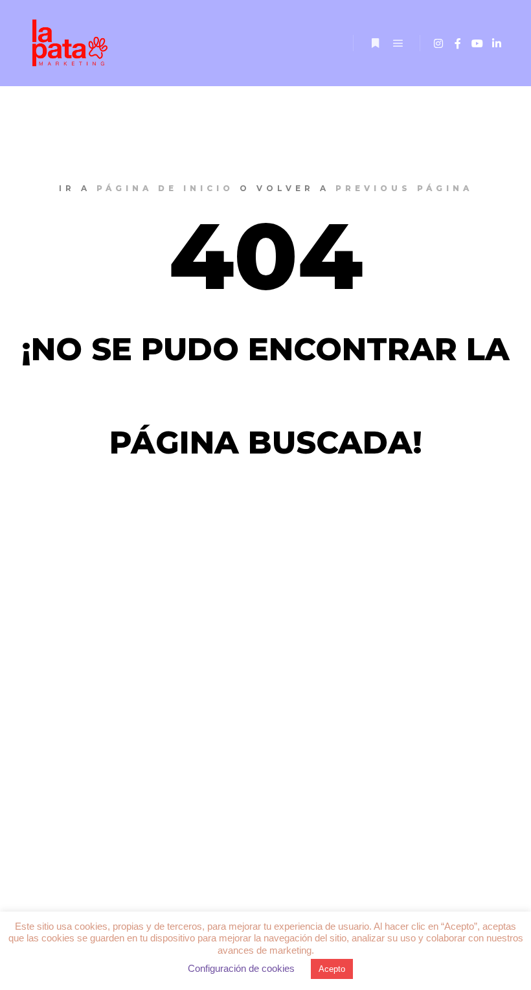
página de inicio (165, 188)
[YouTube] (477, 43)
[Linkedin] (496, 43)
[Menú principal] (398, 43)
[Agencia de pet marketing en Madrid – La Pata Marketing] (71, 43)
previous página (404, 188)
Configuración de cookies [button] (241, 968)
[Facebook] (457, 43)
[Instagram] (438, 43)
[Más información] (375, 43)
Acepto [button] (332, 969)
